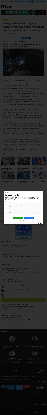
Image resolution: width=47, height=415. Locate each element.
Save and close (23, 220)
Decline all (29, 218)
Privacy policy (8, 201)
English (7, 192)
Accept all (18, 218)
